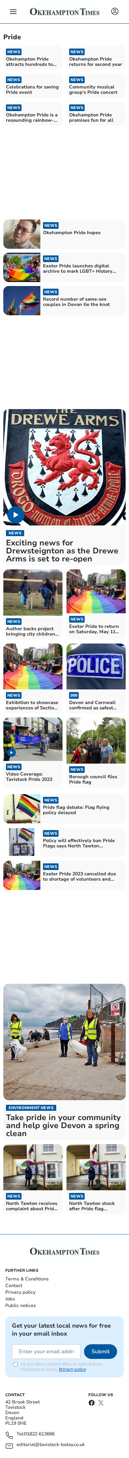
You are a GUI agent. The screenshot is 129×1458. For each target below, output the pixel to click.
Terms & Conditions (27, 1279)
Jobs (10, 1299)
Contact (13, 1285)
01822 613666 (39, 1434)
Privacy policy (20, 1292)
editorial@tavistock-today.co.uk (51, 1445)
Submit (100, 1351)
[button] (13, 12)
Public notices (20, 1305)
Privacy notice (72, 1369)
